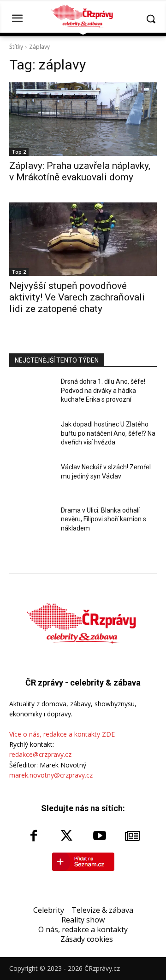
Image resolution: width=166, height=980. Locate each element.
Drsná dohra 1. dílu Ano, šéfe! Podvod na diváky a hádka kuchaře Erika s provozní (103, 390)
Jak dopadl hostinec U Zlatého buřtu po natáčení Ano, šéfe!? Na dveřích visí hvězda (108, 433)
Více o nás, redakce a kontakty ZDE (62, 734)
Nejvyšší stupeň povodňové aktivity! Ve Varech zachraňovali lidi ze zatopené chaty (77, 297)
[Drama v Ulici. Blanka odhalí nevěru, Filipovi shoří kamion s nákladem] (31, 523)
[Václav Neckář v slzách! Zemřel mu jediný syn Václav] (31, 480)
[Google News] (133, 836)
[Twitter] (66, 836)
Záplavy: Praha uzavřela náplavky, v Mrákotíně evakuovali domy (79, 171)
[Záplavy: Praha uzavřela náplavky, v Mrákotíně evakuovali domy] (83, 119)
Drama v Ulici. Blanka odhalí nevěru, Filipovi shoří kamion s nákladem (103, 519)
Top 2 (19, 152)
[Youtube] (99, 836)
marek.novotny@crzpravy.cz (51, 775)
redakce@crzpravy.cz (40, 754)
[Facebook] (33, 836)
